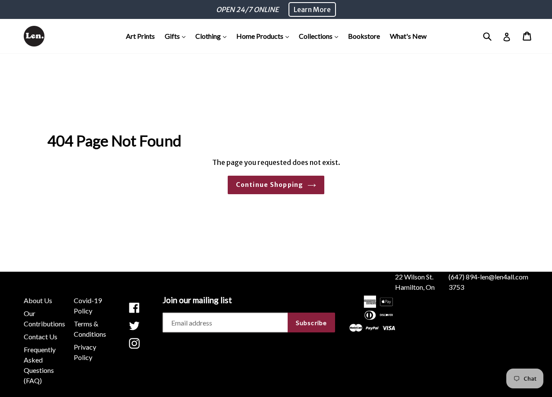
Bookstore (364, 36)
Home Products (264, 35)
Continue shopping (269, 185)
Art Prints (140, 36)
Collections (320, 35)
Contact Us (40, 336)
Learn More (312, 9)
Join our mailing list (197, 300)
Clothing (213, 35)
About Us (38, 300)
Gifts (177, 35)
